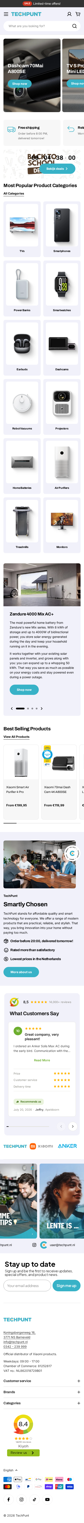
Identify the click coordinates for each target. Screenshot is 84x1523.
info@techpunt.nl (15, 1342)
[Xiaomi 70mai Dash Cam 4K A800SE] (59, 762)
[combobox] (42, 26)
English (8, 1470)
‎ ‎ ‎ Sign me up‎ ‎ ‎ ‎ (66, 1285)
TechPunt (22, 1515)
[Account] (69, 14)
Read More (42, 1060)
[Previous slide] (12, 708)
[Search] (74, 26)
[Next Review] (73, 1126)
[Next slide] (41, 708)
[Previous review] (61, 1126)
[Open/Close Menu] (6, 14)
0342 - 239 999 (15, 1346)
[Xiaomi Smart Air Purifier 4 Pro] (21, 762)
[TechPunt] (17, 1319)
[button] (20, 708)
